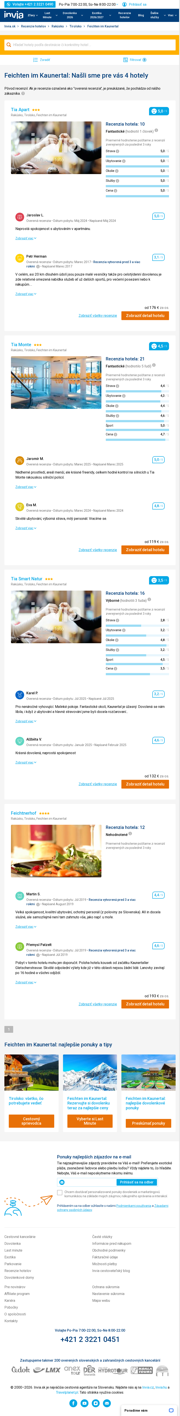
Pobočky (11, 1307)
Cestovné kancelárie (20, 1237)
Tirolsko (76, 26)
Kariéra (9, 1300)
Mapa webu (101, 1300)
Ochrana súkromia (105, 1287)
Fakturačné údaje (105, 1257)
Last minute (13, 1250)
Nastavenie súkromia (108, 1294)
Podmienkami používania (133, 1206)
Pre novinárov (14, 1287)
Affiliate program (17, 1294)
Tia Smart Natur (27, 578)
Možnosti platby (104, 1264)
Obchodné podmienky (109, 1250)
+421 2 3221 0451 (90, 1339)
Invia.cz (148, 1387)
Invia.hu (161, 1387)
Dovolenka (12, 1243)
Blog (141, 15)
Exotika (10, 1257)
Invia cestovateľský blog (111, 1271)
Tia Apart (21, 109)
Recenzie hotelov (124, 15)
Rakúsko (58, 26)
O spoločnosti (15, 1314)
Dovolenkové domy (19, 1277)
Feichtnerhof (24, 813)
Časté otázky (102, 1237)
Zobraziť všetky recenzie (98, 315)
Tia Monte (21, 344)
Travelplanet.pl (67, 1392)
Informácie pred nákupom (111, 1243)
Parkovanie (13, 1264)
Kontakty (11, 1321)
